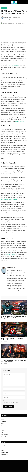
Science (3, 428)
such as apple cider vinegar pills (9, 199)
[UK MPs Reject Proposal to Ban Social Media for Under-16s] (14, 329)
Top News (3, 421)
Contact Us (3, 436)
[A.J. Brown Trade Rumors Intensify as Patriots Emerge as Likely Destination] (14, 307)
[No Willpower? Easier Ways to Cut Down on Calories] (14, 30)
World (2, 423)
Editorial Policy (4, 454)
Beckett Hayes (8, 17)
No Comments (5, 19)
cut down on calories (14, 65)
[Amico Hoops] (14, 2)
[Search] (26, 2)
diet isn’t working (19, 121)
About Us (3, 445)
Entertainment (4, 434)
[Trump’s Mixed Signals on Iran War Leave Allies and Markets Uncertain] (14, 351)
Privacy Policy (4, 452)
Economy (3, 425)
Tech (2, 430)
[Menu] (2, 2)
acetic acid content (10, 254)
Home (2, 419)
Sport (2, 432)
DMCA (2, 450)
